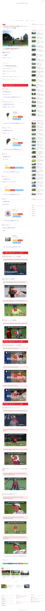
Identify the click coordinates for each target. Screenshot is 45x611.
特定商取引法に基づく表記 (36, 601)
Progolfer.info (22, 3)
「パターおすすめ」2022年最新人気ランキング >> (11, 220)
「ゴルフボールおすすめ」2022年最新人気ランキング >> (12, 246)
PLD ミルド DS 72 (6, 204)
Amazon (15, 116)
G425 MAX (15, 112)
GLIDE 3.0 (4, 181)
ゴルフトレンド (18, 603)
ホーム (12, 20)
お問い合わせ (34, 597)
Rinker (17, 113)
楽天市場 (20, 116)
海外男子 (17, 20)
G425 (14, 138)
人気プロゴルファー (24, 596)
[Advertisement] (22, 13)
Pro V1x (4, 230)
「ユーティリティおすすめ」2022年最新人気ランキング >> (12, 149)
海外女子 (22, 20)
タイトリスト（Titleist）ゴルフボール (9, 227)
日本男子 (27, 20)
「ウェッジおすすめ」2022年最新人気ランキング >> (11, 194)
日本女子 (32, 20)
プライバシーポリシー (35, 599)
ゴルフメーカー (18, 596)
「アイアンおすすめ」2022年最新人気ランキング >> (11, 171)
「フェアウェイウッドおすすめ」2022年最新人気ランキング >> (13, 123)
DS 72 (14, 209)
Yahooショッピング (17, 145)
